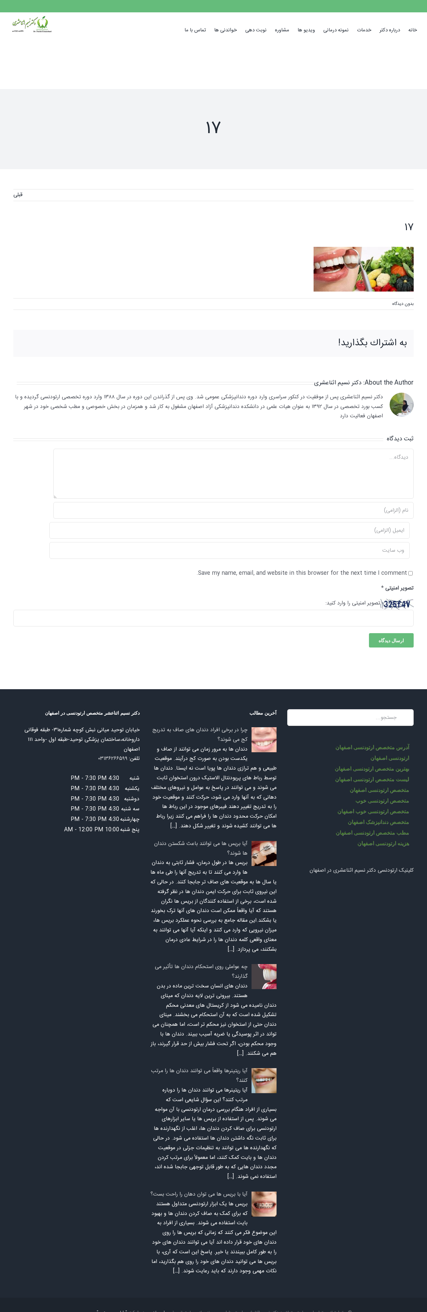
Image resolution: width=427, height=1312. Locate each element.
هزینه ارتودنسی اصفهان (383, 843)
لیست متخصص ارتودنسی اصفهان (372, 779)
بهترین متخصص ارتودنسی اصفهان (372, 768)
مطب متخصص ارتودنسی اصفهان (372, 832)
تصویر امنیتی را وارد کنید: (353, 603)
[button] (174, 29)
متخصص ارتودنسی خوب (382, 800)
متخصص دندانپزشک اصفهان (378, 822)
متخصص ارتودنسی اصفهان (379, 790)
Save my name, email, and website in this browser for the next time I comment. (301, 573)
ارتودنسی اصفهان (389, 758)
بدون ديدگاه (403, 304)
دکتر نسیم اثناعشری (338, 383)
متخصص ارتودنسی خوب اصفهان (373, 811)
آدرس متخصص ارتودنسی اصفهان (372, 747)
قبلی (17, 194)
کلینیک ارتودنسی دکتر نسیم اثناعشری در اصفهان (362, 870)
